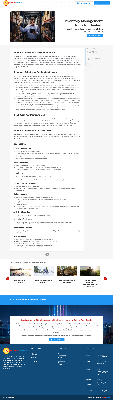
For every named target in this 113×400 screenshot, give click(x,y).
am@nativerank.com (102, 381)
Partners (60, 357)
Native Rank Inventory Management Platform (92, 52)
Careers (60, 359)
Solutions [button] (47, 3)
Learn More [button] (69, 3)
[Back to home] (13, 3)
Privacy (92, 391)
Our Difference (62, 355)
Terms (98, 391)
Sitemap (60, 364)
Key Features (90, 65)
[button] (7, 278)
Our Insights (61, 361)
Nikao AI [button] (33, 358)
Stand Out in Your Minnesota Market (93, 59)
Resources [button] (61, 363)
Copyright (104, 391)
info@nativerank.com (102, 371)
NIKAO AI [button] (54, 3)
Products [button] (61, 3)
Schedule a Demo (103, 3)
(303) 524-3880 (104, 361)
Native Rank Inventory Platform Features (94, 63)
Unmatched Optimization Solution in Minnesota (92, 55)
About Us (60, 354)
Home (41, 3)
